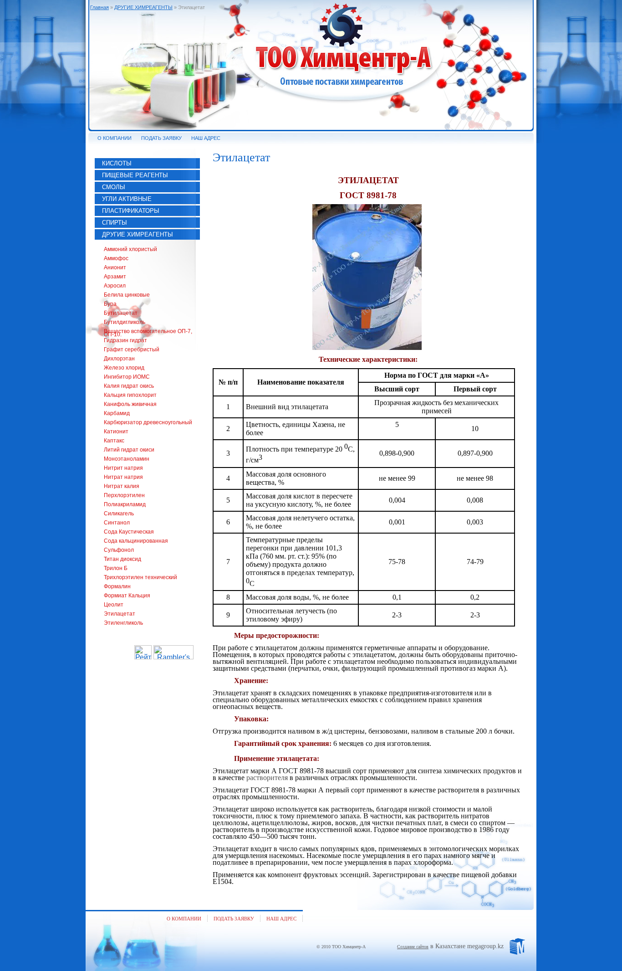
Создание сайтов (412, 946)
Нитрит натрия (123, 468)
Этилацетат (119, 614)
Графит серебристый (131, 349)
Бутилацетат (121, 313)
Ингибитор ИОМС (127, 377)
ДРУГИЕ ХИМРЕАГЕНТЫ (143, 7)
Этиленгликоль (123, 623)
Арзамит (115, 276)
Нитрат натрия (123, 477)
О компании (184, 918)
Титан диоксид (122, 559)
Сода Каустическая (129, 532)
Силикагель (119, 513)
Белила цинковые (127, 295)
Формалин (117, 586)
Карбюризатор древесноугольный (148, 422)
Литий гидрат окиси (129, 450)
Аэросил (115, 286)
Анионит (115, 267)
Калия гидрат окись (129, 386)
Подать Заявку (234, 918)
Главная (99, 7)
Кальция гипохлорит (130, 395)
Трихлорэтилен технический (140, 577)
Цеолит (113, 604)
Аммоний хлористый (130, 249)
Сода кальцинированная (136, 541)
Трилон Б (115, 568)
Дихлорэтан (119, 358)
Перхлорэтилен (124, 495)
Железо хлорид (124, 368)
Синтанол (117, 522)
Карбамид (117, 413)
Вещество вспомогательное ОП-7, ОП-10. (148, 333)
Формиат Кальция (127, 595)
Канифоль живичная (130, 404)
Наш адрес (281, 918)
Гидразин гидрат (125, 340)
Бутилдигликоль (124, 322)
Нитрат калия (121, 486)
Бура (110, 304)
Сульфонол (119, 550)
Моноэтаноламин (126, 459)
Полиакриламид (125, 504)
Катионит (116, 431)
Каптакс (114, 440)
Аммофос (116, 258)
